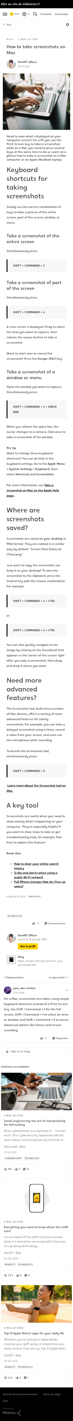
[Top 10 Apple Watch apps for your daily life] (36, 1304)
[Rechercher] (35, 14)
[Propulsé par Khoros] (36, 1412)
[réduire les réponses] (36, 985)
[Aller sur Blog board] (11, 959)
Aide (5, 1401)
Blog (9, 24)
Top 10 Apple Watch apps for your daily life (34, 1333)
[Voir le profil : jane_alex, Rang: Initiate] (7, 990)
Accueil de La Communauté (20, 1394)
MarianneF (11, 1146)
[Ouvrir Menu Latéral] (5, 14)
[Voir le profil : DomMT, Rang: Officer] (11, 64)
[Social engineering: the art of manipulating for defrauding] (36, 1091)
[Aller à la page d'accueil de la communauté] (15, 14)
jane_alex (19, 988)
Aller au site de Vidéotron (19, 4)
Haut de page (52, 1394)
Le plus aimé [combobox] (58, 977)
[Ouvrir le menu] (67, 24)
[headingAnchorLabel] (49, 196)
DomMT (22, 62)
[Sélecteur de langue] (26, 14)
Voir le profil (27, 946)
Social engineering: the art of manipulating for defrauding (34, 1123)
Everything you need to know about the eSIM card (36, 1229)
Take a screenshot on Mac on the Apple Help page (33, 490)
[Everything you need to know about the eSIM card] (36, 1197)
